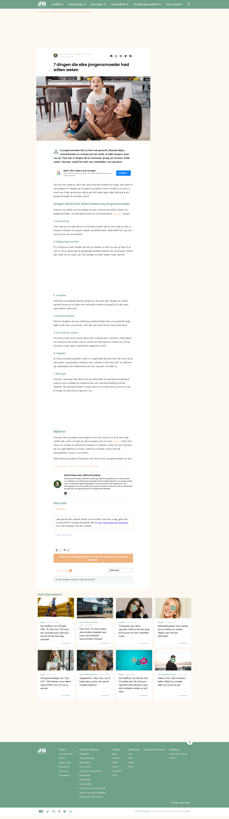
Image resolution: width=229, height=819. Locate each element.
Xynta (187, 811)
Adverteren (63, 771)
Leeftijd (56, 4)
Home (38, 12)
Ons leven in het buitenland (90, 771)
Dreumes (116, 758)
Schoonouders (85, 784)
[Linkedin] (65, 493)
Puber (115, 775)
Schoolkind (117, 771)
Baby (115, 754)
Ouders (45, 12)
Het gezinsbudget (86, 758)
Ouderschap (75, 4)
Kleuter (115, 766)
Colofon (62, 758)
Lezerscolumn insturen (154, 749)
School (131, 766)
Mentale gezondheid (145, 4)
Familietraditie (85, 779)
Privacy (172, 758)
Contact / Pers (65, 762)
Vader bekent (84, 762)
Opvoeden (97, 4)
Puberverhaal (84, 775)
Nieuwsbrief (64, 766)
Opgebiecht (84, 754)
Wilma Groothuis (65, 54)
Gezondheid (118, 4)
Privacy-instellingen (180, 802)
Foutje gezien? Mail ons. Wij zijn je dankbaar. (77, 466)
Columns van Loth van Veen (91, 797)
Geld (130, 754)
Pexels (146, 143)
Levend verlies (85, 766)
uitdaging (117, 213)
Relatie (131, 762)
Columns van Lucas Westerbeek (92, 792)
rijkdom (116, 441)
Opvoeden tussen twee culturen (92, 788)
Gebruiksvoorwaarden (178, 754)
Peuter (115, 762)
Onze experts (174, 4)
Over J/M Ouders (66, 754)
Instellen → (123, 173)
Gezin (130, 758)
